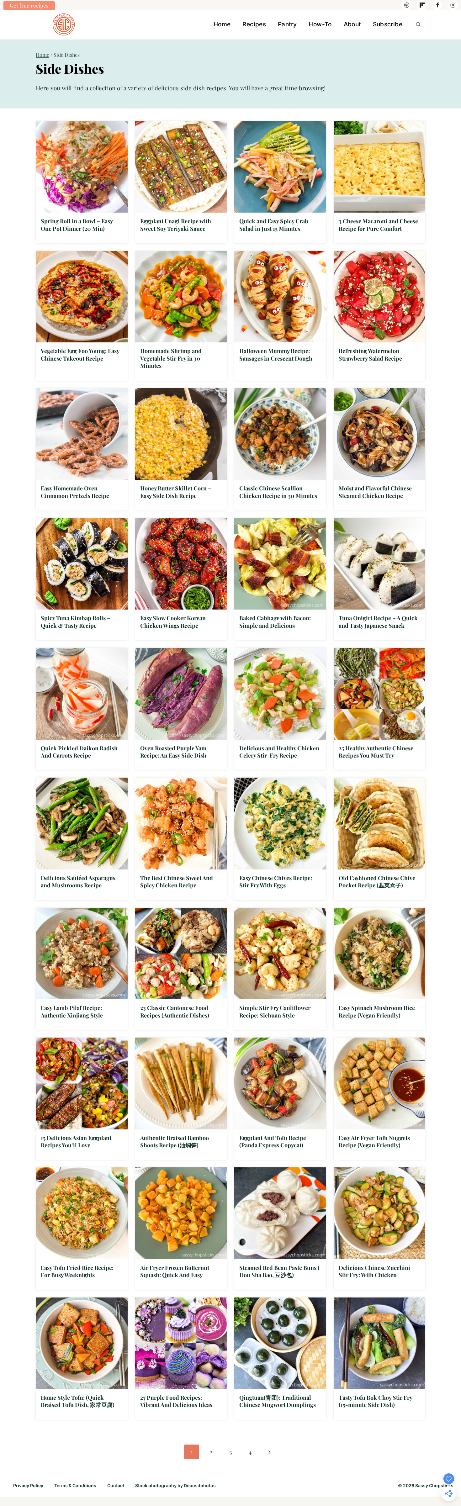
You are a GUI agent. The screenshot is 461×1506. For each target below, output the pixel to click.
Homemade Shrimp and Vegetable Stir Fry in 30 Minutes (171, 358)
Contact (115, 1485)
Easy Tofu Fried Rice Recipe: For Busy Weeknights (77, 1271)
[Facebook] (437, 5)
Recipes (254, 24)
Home (222, 24)
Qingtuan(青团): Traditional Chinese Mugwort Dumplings (277, 1401)
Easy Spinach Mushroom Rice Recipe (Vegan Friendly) (377, 1011)
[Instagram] (453, 5)
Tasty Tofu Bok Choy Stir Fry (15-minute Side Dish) (375, 1401)
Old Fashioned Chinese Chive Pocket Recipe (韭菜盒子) (377, 881)
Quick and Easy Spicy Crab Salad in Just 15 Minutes (273, 224)
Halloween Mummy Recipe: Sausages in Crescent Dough (275, 354)
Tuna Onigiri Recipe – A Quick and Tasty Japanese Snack (378, 621)
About (352, 24)
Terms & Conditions (75, 1485)
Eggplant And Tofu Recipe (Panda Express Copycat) (272, 1141)
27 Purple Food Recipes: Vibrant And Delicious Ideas (176, 1401)
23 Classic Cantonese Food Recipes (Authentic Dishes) (174, 1011)
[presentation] (82, 167)
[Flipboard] (422, 5)
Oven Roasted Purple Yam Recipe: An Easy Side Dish (173, 751)
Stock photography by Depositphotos (175, 1485)
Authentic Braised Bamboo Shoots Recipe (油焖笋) (174, 1141)
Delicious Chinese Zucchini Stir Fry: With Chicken (374, 1271)
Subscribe (387, 24)
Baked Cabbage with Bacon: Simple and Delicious (275, 621)
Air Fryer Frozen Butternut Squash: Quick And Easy (174, 1271)
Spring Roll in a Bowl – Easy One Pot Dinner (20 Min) (77, 224)
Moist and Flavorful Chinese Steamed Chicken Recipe (375, 491)
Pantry (287, 24)
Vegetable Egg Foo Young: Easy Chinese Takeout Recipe (80, 354)
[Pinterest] (406, 5)
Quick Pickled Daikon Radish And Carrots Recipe (79, 751)
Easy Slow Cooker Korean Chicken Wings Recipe (173, 621)
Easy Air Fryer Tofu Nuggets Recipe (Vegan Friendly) (374, 1141)
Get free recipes (29, 5)
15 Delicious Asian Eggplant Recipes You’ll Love (76, 1141)
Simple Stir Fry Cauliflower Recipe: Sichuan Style (274, 1011)
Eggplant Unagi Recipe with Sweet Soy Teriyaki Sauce (175, 224)
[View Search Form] (418, 24)
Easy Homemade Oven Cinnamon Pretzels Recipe (75, 491)
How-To (320, 24)
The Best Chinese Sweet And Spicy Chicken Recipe (176, 881)
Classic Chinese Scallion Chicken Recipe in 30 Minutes (278, 491)
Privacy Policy (28, 1485)
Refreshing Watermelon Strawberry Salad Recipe (370, 354)
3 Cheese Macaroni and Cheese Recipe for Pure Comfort (378, 224)
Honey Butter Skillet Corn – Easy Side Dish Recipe (175, 491)
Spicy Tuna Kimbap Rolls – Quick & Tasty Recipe (75, 621)
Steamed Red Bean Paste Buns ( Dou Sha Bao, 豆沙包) (279, 1271)
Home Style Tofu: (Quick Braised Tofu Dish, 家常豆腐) (77, 1401)
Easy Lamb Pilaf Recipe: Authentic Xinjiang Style (72, 1011)
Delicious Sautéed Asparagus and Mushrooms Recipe (78, 881)
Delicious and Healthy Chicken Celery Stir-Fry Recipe (279, 751)
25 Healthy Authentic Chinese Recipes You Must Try (376, 751)
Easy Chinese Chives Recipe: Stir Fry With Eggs (275, 881)
